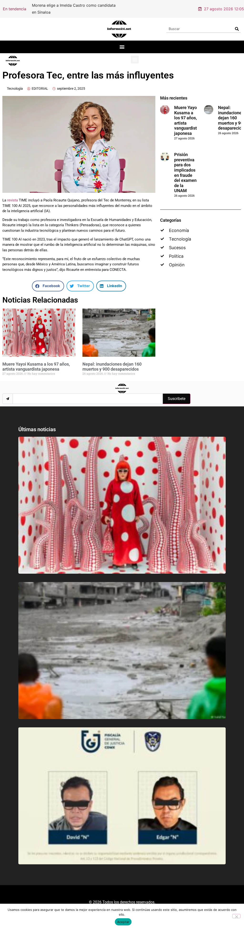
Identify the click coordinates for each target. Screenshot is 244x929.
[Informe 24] (119, 29)
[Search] (237, 28)
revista (12, 200)
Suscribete (176, 398)
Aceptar (123, 922)
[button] (122, 47)
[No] (236, 916)
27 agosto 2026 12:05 (224, 8)
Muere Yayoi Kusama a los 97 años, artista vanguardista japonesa (36, 367)
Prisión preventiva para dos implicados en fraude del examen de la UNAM (185, 172)
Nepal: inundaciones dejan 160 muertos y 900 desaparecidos (112, 367)
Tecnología (15, 88)
